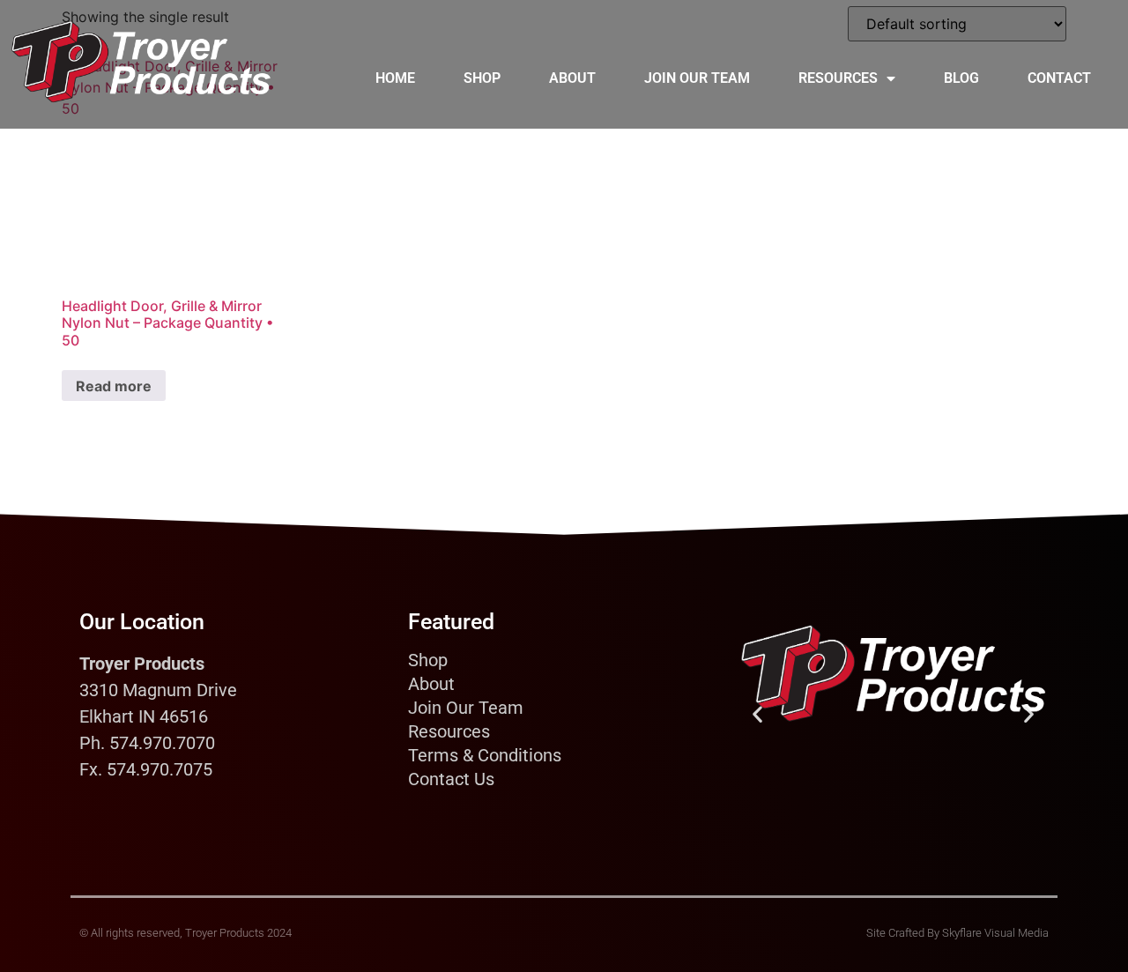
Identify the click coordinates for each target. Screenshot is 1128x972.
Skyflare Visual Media (995, 932)
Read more (114, 386)
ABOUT (572, 78)
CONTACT (1059, 78)
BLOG (961, 78)
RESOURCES (838, 78)
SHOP (482, 78)
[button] (757, 713)
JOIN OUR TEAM (697, 78)
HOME (395, 78)
